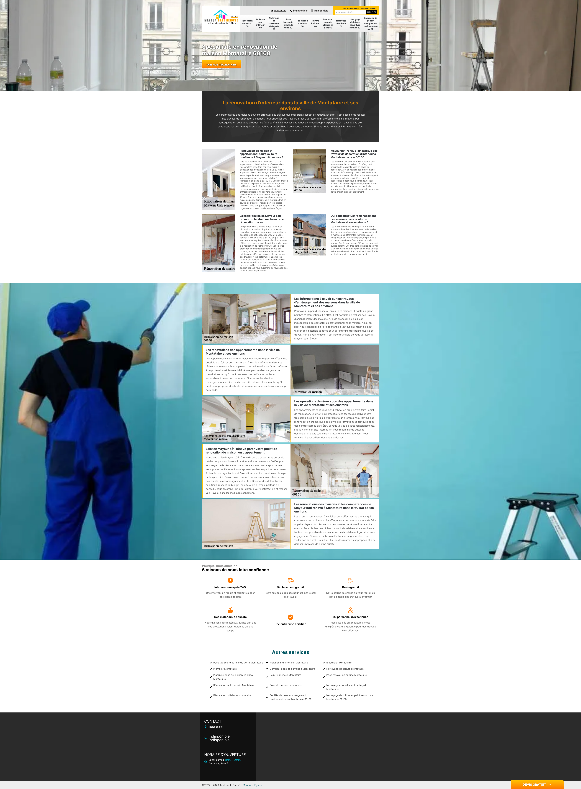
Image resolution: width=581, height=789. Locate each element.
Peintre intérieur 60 (315, 23)
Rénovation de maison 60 (247, 23)
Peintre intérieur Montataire (285, 674)
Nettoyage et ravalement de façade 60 (274, 23)
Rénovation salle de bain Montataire (233, 685)
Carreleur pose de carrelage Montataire (292, 668)
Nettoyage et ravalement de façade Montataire (346, 687)
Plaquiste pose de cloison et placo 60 (328, 23)
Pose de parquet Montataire (286, 685)
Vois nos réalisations (221, 64)
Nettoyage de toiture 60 (341, 23)
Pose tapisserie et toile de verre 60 (288, 23)
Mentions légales (252, 785)
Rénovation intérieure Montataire (232, 695)
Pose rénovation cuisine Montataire (346, 674)
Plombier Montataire (225, 668)
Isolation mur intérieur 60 (260, 23)
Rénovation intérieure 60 (302, 23)
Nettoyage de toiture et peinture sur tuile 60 (355, 23)
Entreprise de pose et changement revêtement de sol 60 (370, 23)
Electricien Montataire (338, 662)
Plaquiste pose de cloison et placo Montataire (233, 676)
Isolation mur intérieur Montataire (289, 662)
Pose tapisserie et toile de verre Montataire (238, 662)
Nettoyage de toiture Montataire (345, 668)
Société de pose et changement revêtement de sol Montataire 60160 (291, 697)
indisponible (280, 10)
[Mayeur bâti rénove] (220, 17)
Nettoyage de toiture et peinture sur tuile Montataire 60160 (349, 697)
